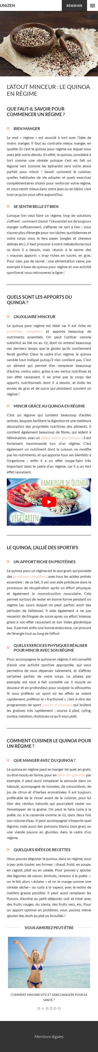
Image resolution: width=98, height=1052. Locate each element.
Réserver (74, 6)
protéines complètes (25, 331)
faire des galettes (71, 775)
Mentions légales (49, 1036)
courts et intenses (57, 704)
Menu (92, 5)
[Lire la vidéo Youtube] (49, 502)
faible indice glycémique (61, 437)
